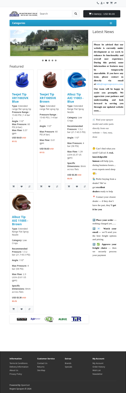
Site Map (41, 370)
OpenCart (25, 385)
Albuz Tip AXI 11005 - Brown (20, 220)
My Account (98, 363)
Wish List (97, 370)
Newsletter (97, 374)
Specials (68, 366)
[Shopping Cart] (111, 2)
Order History (99, 366)
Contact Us (42, 363)
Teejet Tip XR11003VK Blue (20, 98)
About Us (14, 370)
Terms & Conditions (19, 363)
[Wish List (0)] (107, 2)
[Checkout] (115, 2)
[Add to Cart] (14, 186)
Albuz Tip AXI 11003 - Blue (75, 98)
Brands (68, 363)
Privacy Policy (16, 374)
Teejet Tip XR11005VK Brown (48, 98)
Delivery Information (19, 366)
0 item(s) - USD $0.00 (103, 13)
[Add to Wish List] (21, 186)
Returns (40, 366)
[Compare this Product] (29, 186)
